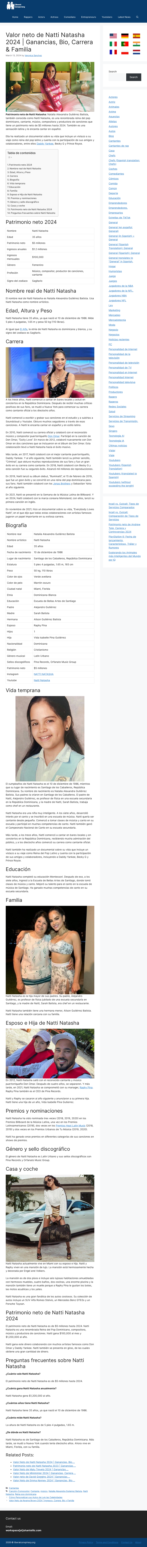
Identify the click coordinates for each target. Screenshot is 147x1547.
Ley (111, 305)
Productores (116, 392)
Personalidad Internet (121, 377)
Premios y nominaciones (23, 198)
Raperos (113, 401)
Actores (113, 97)
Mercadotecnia (117, 320)
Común (113, 188)
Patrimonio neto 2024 (20, 164)
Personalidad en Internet (123, 372)
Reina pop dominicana (25, 1494)
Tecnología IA (116, 440)
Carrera (14, 176)
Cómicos (114, 178)
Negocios (114, 334)
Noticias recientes (119, 339)
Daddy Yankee (45, 143)
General (113, 222)
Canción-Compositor (19, 1491)
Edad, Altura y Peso (20, 172)
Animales (114, 106)
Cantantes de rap (119, 145)
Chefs (112, 155)
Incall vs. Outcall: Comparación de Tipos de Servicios (123, 516)
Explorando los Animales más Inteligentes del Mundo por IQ (125, 556)
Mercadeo (114, 315)
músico (44, 1491)
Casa (112, 150)
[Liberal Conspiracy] (15, 5)
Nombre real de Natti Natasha (25, 168)
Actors (41, 17)
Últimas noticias (118, 445)
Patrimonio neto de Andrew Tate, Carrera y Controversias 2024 (124, 528)
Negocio (113, 329)
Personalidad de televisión (124, 362)
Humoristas (115, 271)
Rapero (113, 396)
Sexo (111, 426)
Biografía (14, 179)
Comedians (70, 17)
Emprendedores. (118, 207)
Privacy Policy (86, 1542)
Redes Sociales (117, 406)
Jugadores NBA (118, 295)
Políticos (113, 387)
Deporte (113, 193)
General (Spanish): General (124, 253)
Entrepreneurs (88, 17)
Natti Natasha (42, 680)
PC (110, 344)
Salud (112, 411)
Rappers (28, 17)
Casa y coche (18, 205)
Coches (113, 168)
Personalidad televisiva (122, 382)
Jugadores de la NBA (121, 285)
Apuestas (114, 116)
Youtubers (107, 17)
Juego (112, 276)
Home (15, 17)
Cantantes (14, 1488)
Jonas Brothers (61, 483)
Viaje (111, 455)
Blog (111, 136)
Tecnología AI (116, 435)
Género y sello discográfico (24, 202)
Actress (54, 17)
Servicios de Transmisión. (123, 421)
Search (113, 71)
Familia (13, 190)
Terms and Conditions (107, 1542)
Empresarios (116, 212)
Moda (112, 324)
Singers (113, 431)
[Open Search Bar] (137, 17)
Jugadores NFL (117, 300)
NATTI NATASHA (44, 674)
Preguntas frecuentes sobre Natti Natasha (33, 213)
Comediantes (116, 173)
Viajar (112, 450)
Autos (112, 131)
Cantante (35, 1491)
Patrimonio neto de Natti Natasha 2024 (31, 209)
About (138, 1542)
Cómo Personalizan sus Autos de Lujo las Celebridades (35, 1497)
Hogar (112, 266)
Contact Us (126, 1542)
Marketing (114, 310)
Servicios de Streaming (122, 416)
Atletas (113, 121)
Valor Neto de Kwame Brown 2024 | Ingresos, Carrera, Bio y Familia (41, 1500)
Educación (14, 187)
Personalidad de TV (120, 367)
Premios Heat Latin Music (70, 1125)
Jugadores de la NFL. (121, 290)
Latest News (124, 17)
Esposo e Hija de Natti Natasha (26, 194)
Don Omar (53, 436)
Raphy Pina (86, 1087)
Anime (112, 111)
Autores (113, 126)
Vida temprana (17, 183)
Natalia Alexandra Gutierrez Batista (65, 1491)
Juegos (113, 281)
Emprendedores (118, 203)
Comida (113, 183)
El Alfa (23, 329)
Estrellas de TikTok (119, 217)
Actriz (112, 102)
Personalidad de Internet (123, 349)
